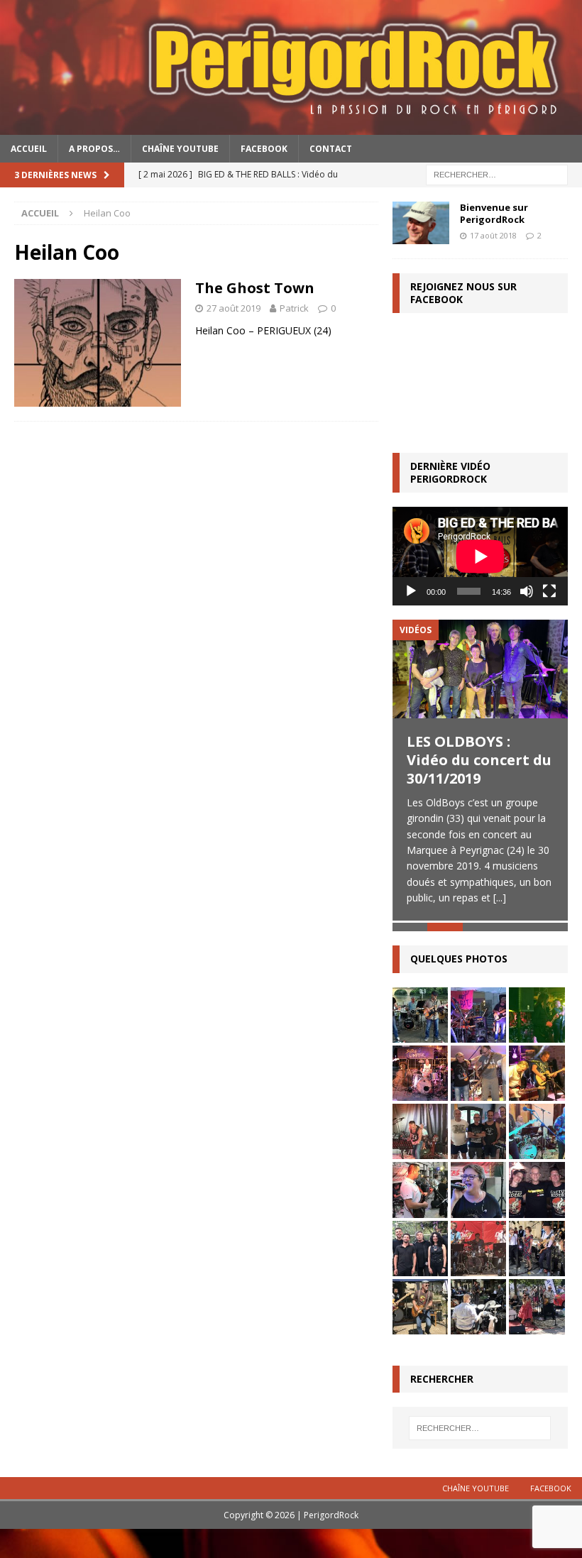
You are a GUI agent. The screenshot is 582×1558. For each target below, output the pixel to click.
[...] (499, 897)
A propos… (94, 149)
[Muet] (527, 591)
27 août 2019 (233, 308)
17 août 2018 (493, 235)
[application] (480, 556)
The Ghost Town (254, 287)
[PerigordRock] (291, 126)
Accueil (29, 149)
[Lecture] (411, 591)
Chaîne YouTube (180, 149)
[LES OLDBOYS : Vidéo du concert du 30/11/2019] (480, 669)
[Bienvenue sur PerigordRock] (420, 223)
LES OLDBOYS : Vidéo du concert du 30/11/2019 (479, 760)
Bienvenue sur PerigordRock (494, 213)
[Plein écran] (549, 591)
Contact (330, 149)
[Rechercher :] (497, 173)
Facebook (264, 149)
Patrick (294, 308)
